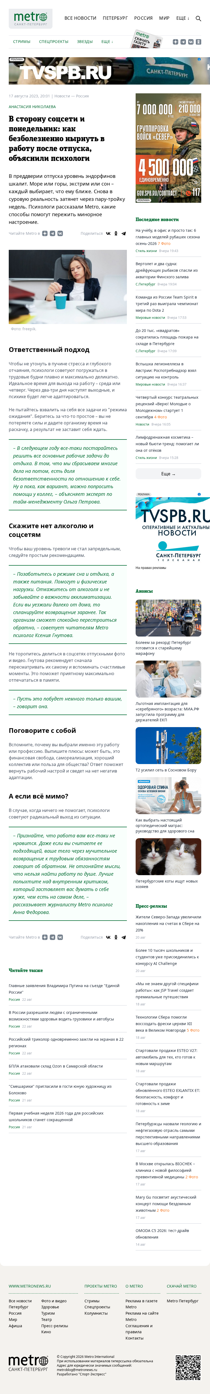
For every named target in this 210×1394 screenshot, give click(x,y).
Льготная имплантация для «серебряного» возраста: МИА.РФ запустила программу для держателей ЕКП (167, 711)
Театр (46, 1319)
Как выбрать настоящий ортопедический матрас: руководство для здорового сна (165, 825)
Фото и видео (53, 1300)
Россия (143, 18)
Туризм (48, 1313)
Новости (142, 424)
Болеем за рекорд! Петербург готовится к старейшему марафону (163, 648)
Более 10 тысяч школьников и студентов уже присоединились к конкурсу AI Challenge (167, 957)
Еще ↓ (183, 18)
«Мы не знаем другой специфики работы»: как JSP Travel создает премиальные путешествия (167, 990)
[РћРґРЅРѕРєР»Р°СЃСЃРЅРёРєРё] (116, 233)
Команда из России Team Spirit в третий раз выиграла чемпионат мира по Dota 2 (167, 303)
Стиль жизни (146, 251)
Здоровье (50, 1306)
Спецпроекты (53, 41)
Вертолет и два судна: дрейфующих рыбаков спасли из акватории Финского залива (167, 270)
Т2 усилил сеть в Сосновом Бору (166, 770)
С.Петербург (145, 284)
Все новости (80, 18)
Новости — (65, 96)
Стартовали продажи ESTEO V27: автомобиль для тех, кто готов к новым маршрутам (166, 1057)
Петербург (115, 18)
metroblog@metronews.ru (77, 1369)
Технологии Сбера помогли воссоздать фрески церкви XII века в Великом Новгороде (164, 1023)
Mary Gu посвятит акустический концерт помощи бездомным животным (166, 1204)
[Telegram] (123, 233)
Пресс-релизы (54, 1325)
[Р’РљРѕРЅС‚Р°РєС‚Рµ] (108, 233)
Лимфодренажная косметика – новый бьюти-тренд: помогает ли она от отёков (167, 444)
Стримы (21, 41)
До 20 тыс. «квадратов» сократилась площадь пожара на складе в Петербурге (167, 337)
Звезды (85, 41)
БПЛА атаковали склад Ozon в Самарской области (56, 1066)
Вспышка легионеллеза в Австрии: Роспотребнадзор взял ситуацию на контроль (166, 370)
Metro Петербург (183, 1300)
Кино (46, 1331)
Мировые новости (150, 318)
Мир (164, 18)
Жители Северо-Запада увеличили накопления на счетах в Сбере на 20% (168, 923)
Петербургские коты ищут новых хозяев (167, 883)
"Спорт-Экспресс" (92, 1374)
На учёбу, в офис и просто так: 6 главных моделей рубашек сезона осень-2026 (168, 237)
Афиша (15, 1325)
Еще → (168, 474)
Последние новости (157, 219)
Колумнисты (96, 1313)
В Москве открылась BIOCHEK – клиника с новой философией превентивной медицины (165, 1170)
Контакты (135, 1338)
